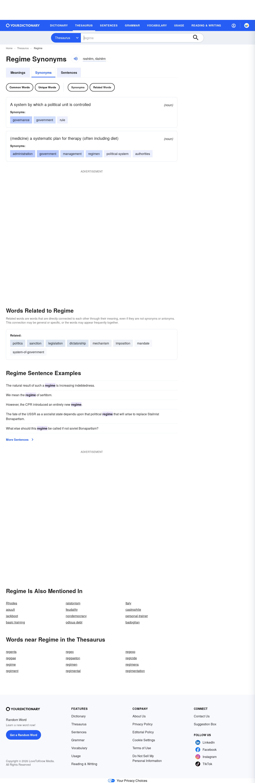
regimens (132, 664)
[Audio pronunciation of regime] (75, 58)
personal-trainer (137, 616)
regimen (94, 153)
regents (11, 651)
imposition (123, 343)
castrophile (133, 609)
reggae (11, 658)
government (44, 120)
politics (18, 343)
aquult (10, 609)
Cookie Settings (143, 740)
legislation (55, 343)
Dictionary (78, 716)
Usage (76, 756)
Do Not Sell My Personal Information (147, 758)
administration (23, 153)
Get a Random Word (23, 735)
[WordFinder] (246, 25)
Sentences (69, 72)
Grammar (77, 740)
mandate (143, 343)
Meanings (18, 72)
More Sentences (17, 439)
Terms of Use (141, 748)
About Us (139, 716)
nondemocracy (76, 616)
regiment (12, 670)
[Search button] (198, 37)
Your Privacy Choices (132, 780)
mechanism (101, 343)
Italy (128, 603)
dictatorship (78, 343)
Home (9, 48)
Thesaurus (62, 37)
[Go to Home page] (23, 25)
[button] (233, 25)
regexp (130, 651)
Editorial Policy (143, 732)
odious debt (74, 622)
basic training (15, 622)
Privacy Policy (142, 724)
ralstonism (73, 603)
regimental (73, 670)
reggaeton (73, 658)
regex (70, 651)
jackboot (12, 616)
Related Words (102, 87)
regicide (131, 658)
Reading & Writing (84, 764)
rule (62, 120)
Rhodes (11, 603)
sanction (35, 343)
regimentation (135, 670)
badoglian (133, 622)
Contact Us (202, 716)
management (72, 153)
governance (21, 120)
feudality (72, 609)
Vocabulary (79, 748)
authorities (142, 153)
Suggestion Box (205, 724)
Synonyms (43, 72)
